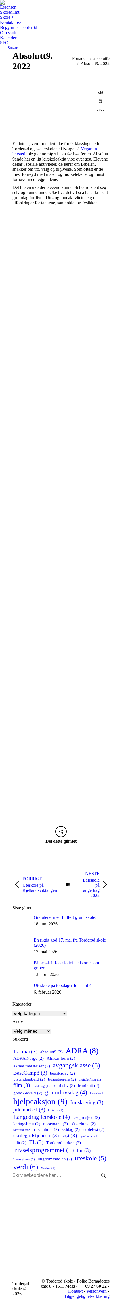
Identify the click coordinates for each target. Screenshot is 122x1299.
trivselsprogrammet (43, 1150)
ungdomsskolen (55, 1158)
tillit (19, 1142)
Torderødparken (63, 1142)
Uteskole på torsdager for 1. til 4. (63, 985)
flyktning (41, 1086)
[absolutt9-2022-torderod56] (61, 676)
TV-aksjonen (24, 1159)
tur (84, 1150)
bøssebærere (62, 1079)
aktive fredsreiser (31, 1065)
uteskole (90, 1158)
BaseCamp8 (30, 1073)
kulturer (55, 1110)
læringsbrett (26, 1123)
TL (36, 1142)
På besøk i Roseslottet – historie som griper (66, 965)
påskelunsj (83, 1123)
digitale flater (90, 1079)
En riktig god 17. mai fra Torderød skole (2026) (70, 943)
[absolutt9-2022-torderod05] (61, 577)
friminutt (88, 1085)
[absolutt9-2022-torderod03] (61, 497)
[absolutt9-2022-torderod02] (61, 384)
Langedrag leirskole (41, 1116)
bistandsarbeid (29, 1079)
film (21, 1085)
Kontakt (75, 1291)
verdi (25, 1167)
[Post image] (21, 923)
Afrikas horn (61, 1058)
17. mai (25, 1051)
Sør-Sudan (89, 1136)
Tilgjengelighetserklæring (87, 1296)
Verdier (48, 1168)
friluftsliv (63, 1085)
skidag (71, 1129)
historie (97, 1093)
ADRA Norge (28, 1058)
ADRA (82, 1050)
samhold (48, 1129)
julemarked (29, 1110)
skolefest (93, 1129)
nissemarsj (55, 1123)
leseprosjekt (86, 1117)
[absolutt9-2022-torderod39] (61, 627)
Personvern (97, 1291)
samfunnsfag (24, 1129)
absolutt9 (51, 1051)
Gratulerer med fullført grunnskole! (65, 917)
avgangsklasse (76, 1065)
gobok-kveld (27, 1092)
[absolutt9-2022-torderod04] (61, 756)
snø (69, 1135)
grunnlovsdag (66, 1092)
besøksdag (62, 1073)
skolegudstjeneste (36, 1135)
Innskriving (86, 1102)
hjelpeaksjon (40, 1101)
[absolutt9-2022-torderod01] (61, 271)
